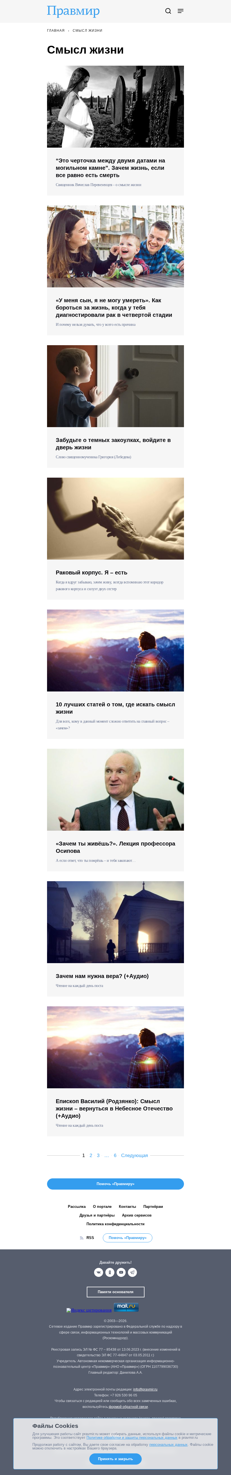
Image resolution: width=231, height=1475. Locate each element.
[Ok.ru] (109, 1272)
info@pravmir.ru (145, 1389)
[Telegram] (132, 1272)
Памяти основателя (116, 1292)
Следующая (134, 1155)
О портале (102, 1206)
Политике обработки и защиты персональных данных (131, 1437)
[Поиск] (168, 11)
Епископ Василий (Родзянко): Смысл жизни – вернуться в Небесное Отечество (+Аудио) (114, 1108)
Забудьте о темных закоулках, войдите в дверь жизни (113, 443)
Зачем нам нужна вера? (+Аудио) (102, 976)
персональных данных (168, 1444)
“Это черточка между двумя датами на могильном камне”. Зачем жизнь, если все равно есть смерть (110, 167)
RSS (90, 1238)
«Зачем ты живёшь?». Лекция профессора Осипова (115, 847)
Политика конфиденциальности (115, 1224)
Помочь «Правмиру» (127, 1238)
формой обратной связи (128, 1407)
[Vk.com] (98, 1272)
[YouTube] (121, 1272)
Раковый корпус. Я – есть (91, 572)
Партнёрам (153, 1206)
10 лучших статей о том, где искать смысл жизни (115, 708)
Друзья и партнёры (97, 1215)
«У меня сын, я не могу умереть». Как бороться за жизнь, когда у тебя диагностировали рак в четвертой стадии (114, 307)
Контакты (127, 1206)
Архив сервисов (137, 1215)
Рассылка (77, 1206)
